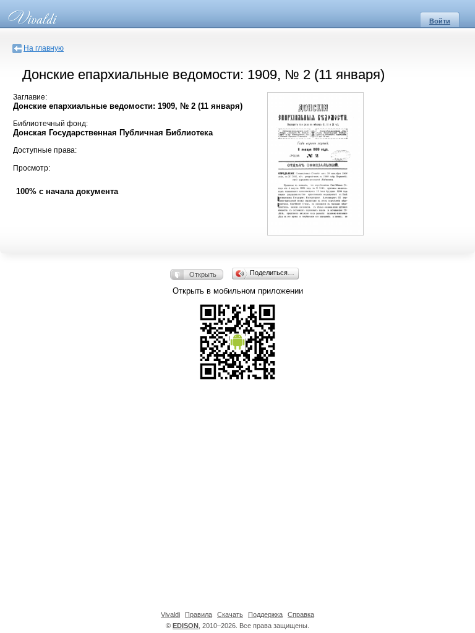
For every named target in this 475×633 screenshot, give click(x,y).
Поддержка (265, 614)
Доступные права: (45, 150)
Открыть (202, 274)
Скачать (230, 614)
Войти (439, 21)
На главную (44, 48)
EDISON (186, 625)
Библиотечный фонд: (50, 123)
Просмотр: (31, 168)
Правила (198, 614)
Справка (301, 614)
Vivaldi (170, 614)
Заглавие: (30, 97)
